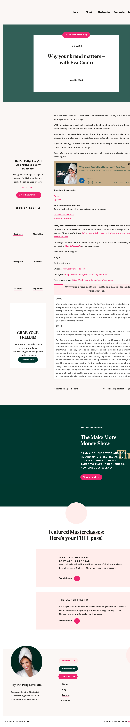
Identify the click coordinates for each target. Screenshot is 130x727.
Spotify (57, 200)
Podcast (76, 46)
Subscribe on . (64, 215)
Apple (56, 196)
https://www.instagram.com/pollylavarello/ (86, 274)
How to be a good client (67, 389)
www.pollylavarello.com (74, 269)
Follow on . (62, 218)
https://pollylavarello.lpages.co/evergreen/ (93, 280)
